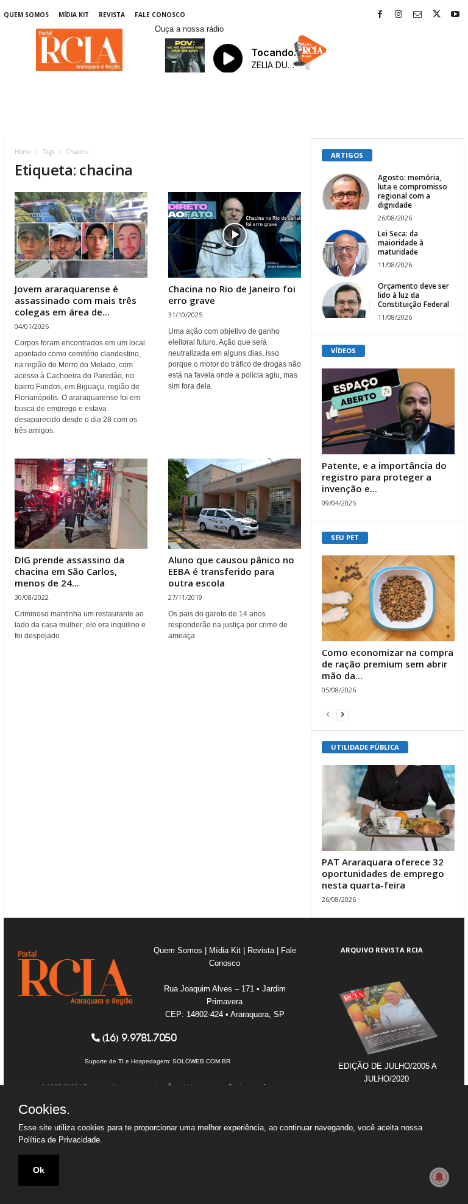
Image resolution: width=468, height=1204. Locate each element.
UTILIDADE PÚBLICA (365, 747)
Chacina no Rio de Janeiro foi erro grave (232, 294)
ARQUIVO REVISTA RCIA (382, 949)
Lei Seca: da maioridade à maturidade (401, 242)
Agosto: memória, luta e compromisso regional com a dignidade (412, 191)
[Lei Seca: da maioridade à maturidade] (346, 253)
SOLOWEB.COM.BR (201, 1061)
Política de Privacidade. (60, 1139)
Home (23, 151)
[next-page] (342, 714)
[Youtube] (455, 15)
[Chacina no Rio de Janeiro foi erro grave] (234, 235)
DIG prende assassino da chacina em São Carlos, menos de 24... (69, 571)
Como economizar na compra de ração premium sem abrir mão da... (387, 663)
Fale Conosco (160, 14)
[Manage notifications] (439, 1177)
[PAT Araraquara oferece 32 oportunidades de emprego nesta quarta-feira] (388, 808)
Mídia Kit (73, 14)
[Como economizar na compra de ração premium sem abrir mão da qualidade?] (388, 598)
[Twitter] (436, 15)
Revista (112, 14)
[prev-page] (328, 714)
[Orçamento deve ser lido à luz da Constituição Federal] (346, 299)
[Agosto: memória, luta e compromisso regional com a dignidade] (346, 191)
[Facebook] (379, 15)
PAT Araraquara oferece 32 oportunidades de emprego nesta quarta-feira (383, 873)
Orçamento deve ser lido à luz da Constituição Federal (413, 295)
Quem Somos (26, 14)
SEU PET (345, 537)
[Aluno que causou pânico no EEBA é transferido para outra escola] (234, 504)
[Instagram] (398, 15)
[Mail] (417, 15)
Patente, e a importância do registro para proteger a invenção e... (384, 477)
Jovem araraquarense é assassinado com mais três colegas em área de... (75, 300)
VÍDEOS (343, 350)
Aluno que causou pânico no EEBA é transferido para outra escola (231, 571)
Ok (38, 1170)
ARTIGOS (347, 155)
